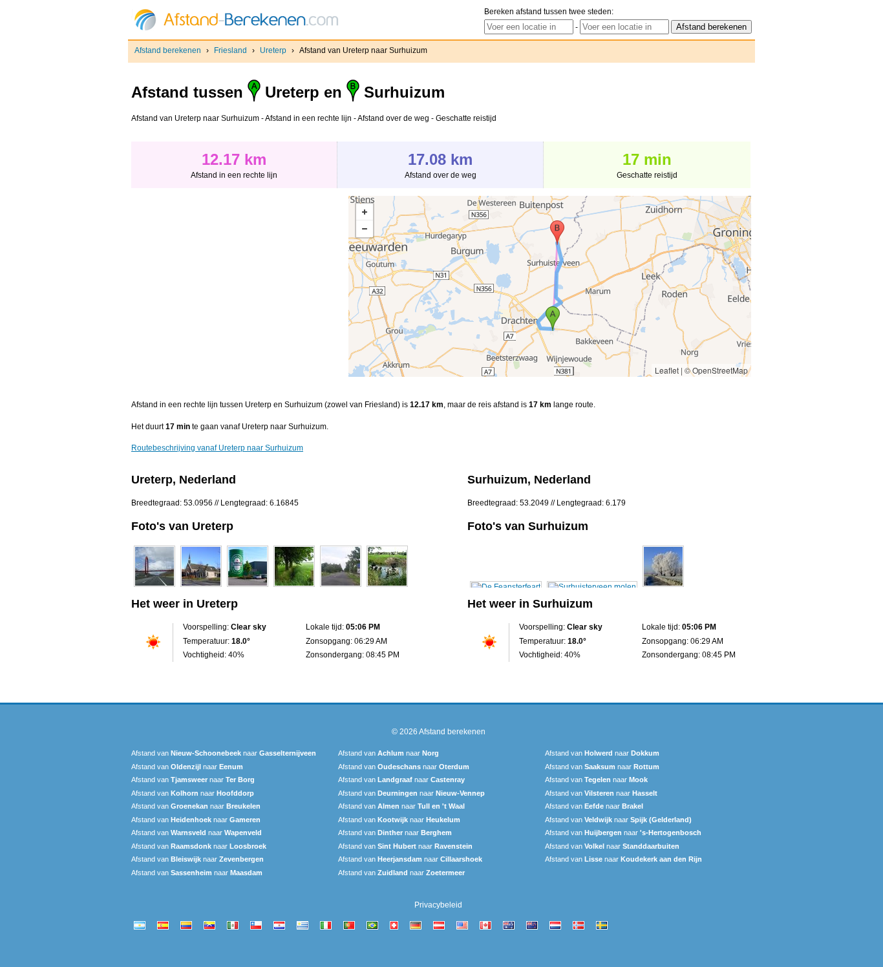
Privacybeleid (438, 904)
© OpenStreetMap (716, 370)
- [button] (364, 228)
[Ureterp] (154, 586)
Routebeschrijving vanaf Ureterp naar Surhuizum (217, 447)
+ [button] (364, 212)
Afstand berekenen (167, 50)
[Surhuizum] (505, 586)
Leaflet (667, 370)
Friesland (230, 50)
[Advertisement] (239, 286)
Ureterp (273, 50)
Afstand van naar (223, 753)
